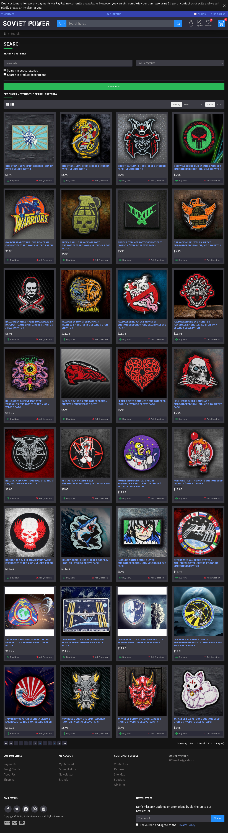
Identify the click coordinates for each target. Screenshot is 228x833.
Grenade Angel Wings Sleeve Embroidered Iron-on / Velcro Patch (197, 244)
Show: (210, 104)
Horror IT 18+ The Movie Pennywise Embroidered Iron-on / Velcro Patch (29, 562)
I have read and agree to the (167, 825)
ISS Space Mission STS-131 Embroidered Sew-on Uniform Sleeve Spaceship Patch (198, 642)
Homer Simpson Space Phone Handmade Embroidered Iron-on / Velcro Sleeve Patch (139, 483)
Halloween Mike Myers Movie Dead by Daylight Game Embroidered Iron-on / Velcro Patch (29, 324)
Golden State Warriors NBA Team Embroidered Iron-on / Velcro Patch (29, 244)
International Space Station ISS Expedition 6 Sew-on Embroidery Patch (27, 642)
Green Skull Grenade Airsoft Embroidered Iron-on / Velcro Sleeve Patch (85, 245)
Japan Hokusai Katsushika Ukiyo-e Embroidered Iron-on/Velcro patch (28, 720)
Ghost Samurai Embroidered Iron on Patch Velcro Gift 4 (29, 168)
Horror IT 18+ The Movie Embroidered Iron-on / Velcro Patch (198, 482)
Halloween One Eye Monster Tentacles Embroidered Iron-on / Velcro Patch (27, 404)
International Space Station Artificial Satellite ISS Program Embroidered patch (196, 563)
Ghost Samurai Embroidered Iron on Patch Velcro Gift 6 (85, 168)
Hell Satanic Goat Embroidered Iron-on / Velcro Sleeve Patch (29, 482)
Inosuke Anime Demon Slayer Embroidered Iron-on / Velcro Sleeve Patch (142, 563)
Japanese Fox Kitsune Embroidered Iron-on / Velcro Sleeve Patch (197, 720)
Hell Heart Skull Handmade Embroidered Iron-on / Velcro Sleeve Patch (198, 404)
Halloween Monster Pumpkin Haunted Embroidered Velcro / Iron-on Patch (85, 324)
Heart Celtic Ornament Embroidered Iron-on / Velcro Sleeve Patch (142, 403)
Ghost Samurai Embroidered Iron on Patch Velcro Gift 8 (142, 168)
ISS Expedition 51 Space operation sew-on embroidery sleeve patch (140, 641)
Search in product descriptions (26, 75)
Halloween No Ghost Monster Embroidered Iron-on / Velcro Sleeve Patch (142, 324)
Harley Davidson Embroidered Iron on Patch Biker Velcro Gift (84, 403)
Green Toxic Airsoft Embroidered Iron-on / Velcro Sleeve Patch (140, 244)
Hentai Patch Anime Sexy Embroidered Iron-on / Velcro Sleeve (85, 482)
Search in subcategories (22, 70)
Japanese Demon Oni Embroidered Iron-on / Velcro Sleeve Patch (83, 720)
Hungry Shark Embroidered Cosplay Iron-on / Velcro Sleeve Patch (84, 562)
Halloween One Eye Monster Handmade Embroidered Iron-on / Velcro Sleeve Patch (195, 324)
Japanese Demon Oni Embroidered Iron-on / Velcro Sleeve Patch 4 (139, 720)
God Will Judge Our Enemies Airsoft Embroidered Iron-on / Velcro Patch (197, 168)
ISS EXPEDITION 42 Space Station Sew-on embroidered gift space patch (82, 642)
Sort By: (177, 104)
